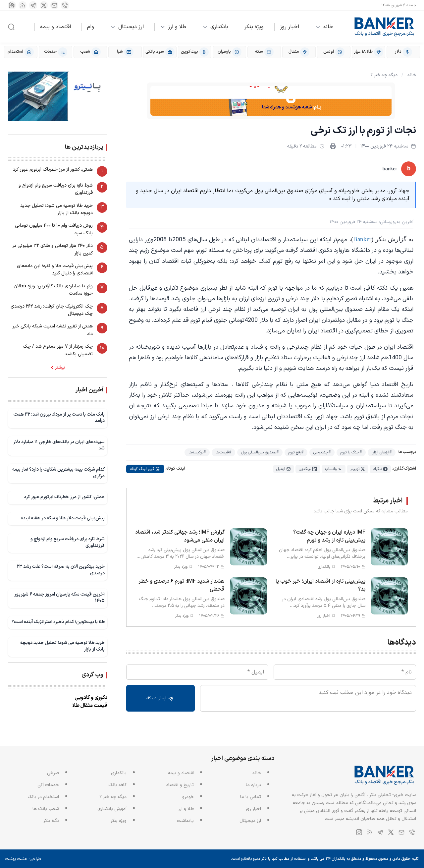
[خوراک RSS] (22, 5)
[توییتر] (44, 5)
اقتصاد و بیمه (55, 27)
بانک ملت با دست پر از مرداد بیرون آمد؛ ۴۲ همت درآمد (59, 418)
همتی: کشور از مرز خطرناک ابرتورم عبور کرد (53, 169)
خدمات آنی (48, 784)
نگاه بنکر (51, 820)
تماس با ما (250, 796)
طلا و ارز (177, 27)
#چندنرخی (322, 452)
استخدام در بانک (43, 796)
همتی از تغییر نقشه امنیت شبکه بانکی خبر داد (53, 330)
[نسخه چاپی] (333, 146)
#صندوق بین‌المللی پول (260, 452)
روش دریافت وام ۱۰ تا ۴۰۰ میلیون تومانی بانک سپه (54, 229)
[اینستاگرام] (12, 5)
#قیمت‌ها (223, 452)
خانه (328, 27)
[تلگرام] (33, 5)
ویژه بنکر (254, 27)
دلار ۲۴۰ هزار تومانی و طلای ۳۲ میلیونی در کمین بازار (52, 249)
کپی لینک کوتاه (142, 469)
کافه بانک (117, 784)
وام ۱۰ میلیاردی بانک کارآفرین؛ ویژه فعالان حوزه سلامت (53, 290)
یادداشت (185, 820)
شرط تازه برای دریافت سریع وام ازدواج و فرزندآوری (56, 189)
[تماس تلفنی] (65, 5)
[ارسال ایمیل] (54, 5)
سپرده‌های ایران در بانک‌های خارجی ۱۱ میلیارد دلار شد (59, 445)
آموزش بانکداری (112, 808)
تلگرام (377, 469)
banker (390, 169)
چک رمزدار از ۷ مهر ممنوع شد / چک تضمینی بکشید (58, 350)
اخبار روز (289, 27)
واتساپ (331, 469)
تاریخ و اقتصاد (180, 784)
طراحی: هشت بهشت (23, 859)
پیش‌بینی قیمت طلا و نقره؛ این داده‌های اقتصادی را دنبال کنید (55, 269)
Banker (362, 239)
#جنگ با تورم (351, 452)
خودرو (188, 796)
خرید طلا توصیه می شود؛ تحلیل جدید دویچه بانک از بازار (56, 209)
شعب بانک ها (45, 808)
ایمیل (280, 469)
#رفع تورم (296, 452)
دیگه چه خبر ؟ (384, 75)
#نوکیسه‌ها (197, 452)
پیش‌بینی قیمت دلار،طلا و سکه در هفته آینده (63, 518)
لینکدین (305, 469)
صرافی (53, 773)
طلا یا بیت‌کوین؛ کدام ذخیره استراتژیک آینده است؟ (58, 621)
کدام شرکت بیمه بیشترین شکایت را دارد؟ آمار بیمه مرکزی (58, 473)
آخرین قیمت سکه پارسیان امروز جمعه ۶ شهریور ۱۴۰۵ (59, 598)
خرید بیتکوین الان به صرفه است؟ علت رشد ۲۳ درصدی (61, 570)
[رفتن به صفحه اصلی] (384, 27)
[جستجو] (11, 27)
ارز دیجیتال (131, 27)
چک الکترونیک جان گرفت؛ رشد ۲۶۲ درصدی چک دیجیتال (52, 310)
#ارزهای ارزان (382, 452)
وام (90, 27)
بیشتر (60, 367)
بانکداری (219, 27)
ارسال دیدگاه (157, 698)
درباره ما (253, 784)
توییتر (354, 469)
